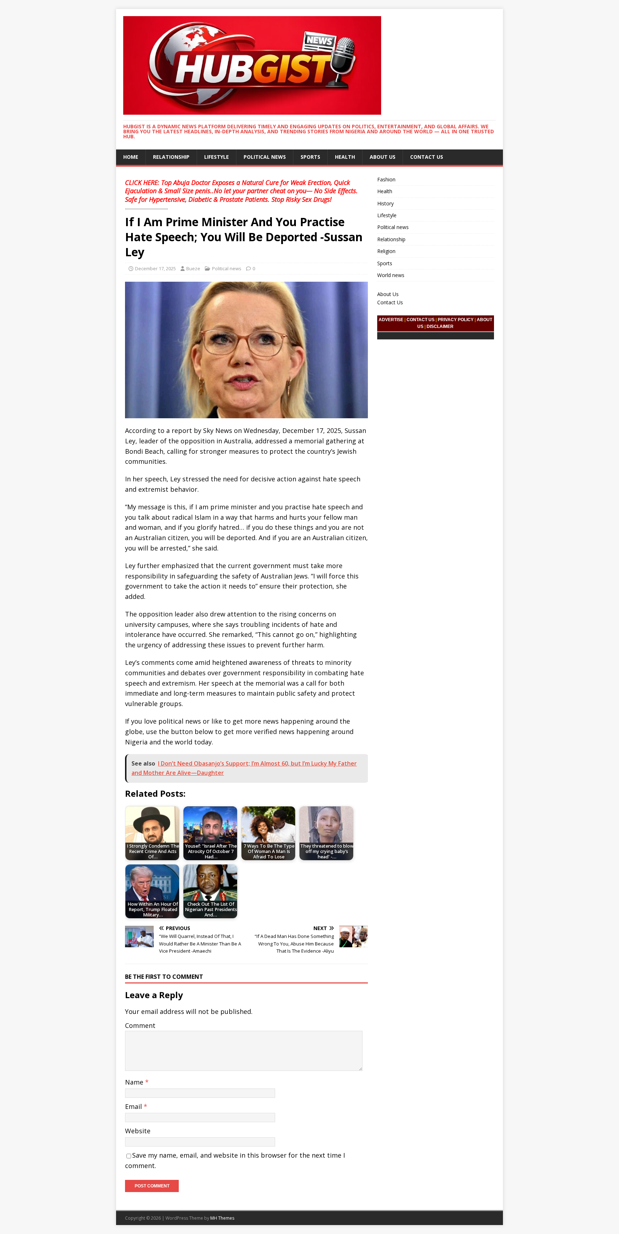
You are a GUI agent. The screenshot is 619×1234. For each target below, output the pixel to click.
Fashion (386, 179)
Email (134, 1106)
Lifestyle (216, 156)
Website (137, 1130)
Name (135, 1082)
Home (130, 156)
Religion (386, 251)
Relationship (171, 156)
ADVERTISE (391, 319)
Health (345, 156)
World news (390, 275)
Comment (140, 1025)
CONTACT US (421, 319)
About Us (382, 156)
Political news (265, 156)
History (385, 203)
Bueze (193, 268)
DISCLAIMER (440, 326)
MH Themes (222, 1218)
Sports (310, 156)
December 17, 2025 (155, 268)
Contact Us (426, 156)
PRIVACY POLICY (456, 319)
